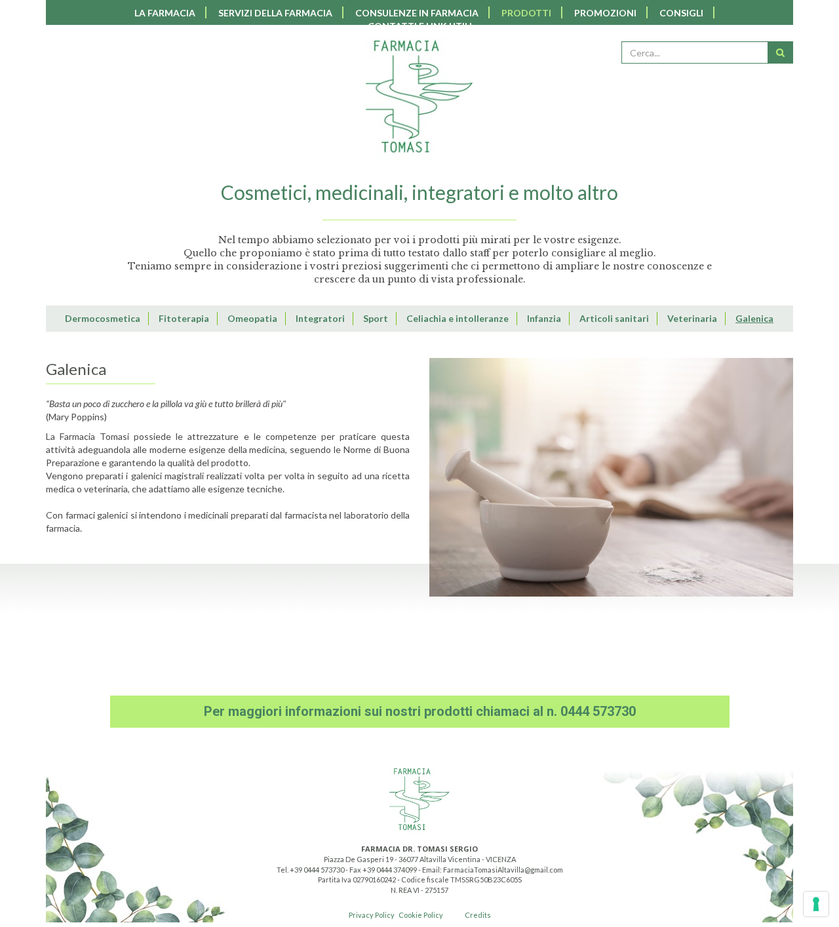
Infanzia (544, 318)
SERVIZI (275, 12)
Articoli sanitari (614, 318)
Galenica (754, 318)
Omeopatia (252, 318)
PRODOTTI (526, 12)
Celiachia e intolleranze (457, 318)
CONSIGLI (681, 12)
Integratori (320, 318)
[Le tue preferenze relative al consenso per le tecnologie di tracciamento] (816, 904)
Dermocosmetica (102, 318)
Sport (375, 318)
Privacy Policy (372, 915)
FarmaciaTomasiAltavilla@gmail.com (503, 869)
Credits (478, 915)
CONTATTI (420, 25)
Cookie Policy (421, 915)
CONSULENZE (416, 12)
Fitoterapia (184, 318)
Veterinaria (692, 318)
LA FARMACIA (164, 12)
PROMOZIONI (605, 12)
